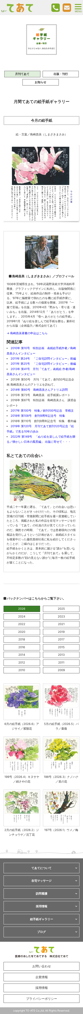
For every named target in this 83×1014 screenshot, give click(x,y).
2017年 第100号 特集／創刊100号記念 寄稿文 (42, 410)
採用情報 (41, 988)
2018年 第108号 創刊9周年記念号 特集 (38, 415)
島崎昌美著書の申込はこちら (29, 333)
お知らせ (40, 82)
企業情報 (41, 977)
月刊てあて (22, 74)
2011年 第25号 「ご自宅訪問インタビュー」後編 (43, 363)
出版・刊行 (61, 74)
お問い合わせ (41, 966)
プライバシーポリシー (41, 998)
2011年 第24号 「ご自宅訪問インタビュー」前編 (43, 358)
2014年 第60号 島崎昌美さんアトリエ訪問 (39, 389)
